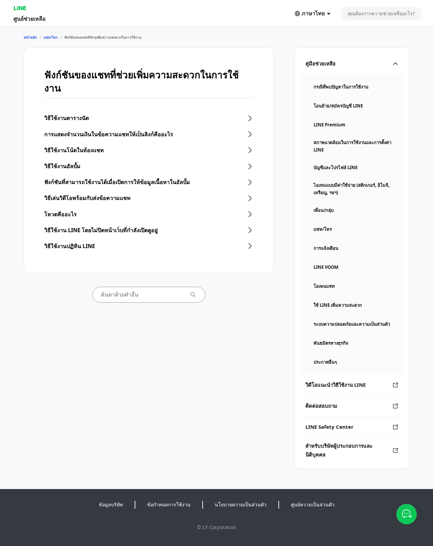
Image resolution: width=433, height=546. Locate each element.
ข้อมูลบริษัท (111, 504)
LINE (20, 8)
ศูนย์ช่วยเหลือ (30, 18)
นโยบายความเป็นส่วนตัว (241, 504)
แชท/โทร (51, 37)
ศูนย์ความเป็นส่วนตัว (313, 504)
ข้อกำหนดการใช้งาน (168, 504)
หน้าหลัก (30, 37)
